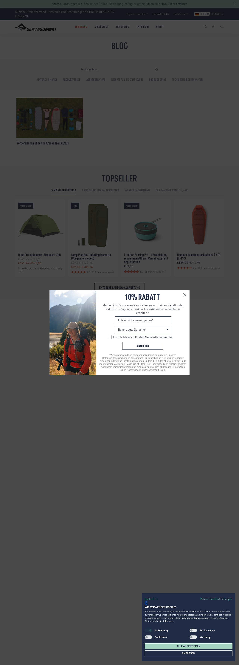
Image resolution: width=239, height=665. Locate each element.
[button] (151, 599)
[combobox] (141, 329)
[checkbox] (193, 630)
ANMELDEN (143, 346)
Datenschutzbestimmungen (216, 599)
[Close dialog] (184, 295)
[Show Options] (167, 329)
